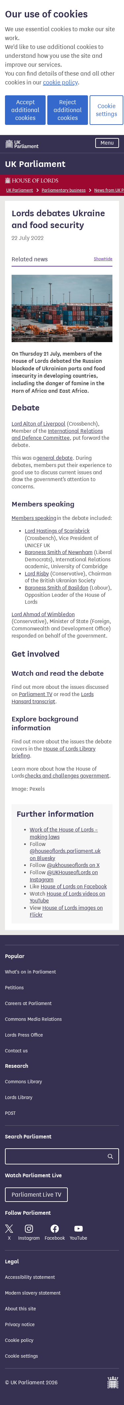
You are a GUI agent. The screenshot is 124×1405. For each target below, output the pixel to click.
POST (10, 1113)
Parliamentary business (64, 190)
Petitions (14, 988)
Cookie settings (106, 110)
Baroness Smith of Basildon (56, 588)
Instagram (29, 1238)
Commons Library (23, 1082)
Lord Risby (37, 574)
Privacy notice (20, 1324)
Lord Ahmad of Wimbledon (43, 614)
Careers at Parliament (28, 1003)
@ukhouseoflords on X (73, 865)
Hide (108, 258)
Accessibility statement (30, 1277)
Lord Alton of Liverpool (38, 424)
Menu (107, 143)
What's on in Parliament (30, 972)
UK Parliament (35, 164)
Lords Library (18, 1097)
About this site (20, 1309)
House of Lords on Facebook (74, 886)
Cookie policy (19, 1340)
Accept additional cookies (25, 110)
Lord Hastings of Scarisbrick (57, 531)
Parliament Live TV (36, 1194)
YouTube (78, 1238)
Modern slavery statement (33, 1293)
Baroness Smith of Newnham (59, 552)
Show (99, 258)
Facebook (55, 1238)
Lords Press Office (24, 1035)
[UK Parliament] (22, 144)
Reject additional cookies (68, 110)
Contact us (16, 1051)
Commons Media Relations (33, 1019)
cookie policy (60, 82)
